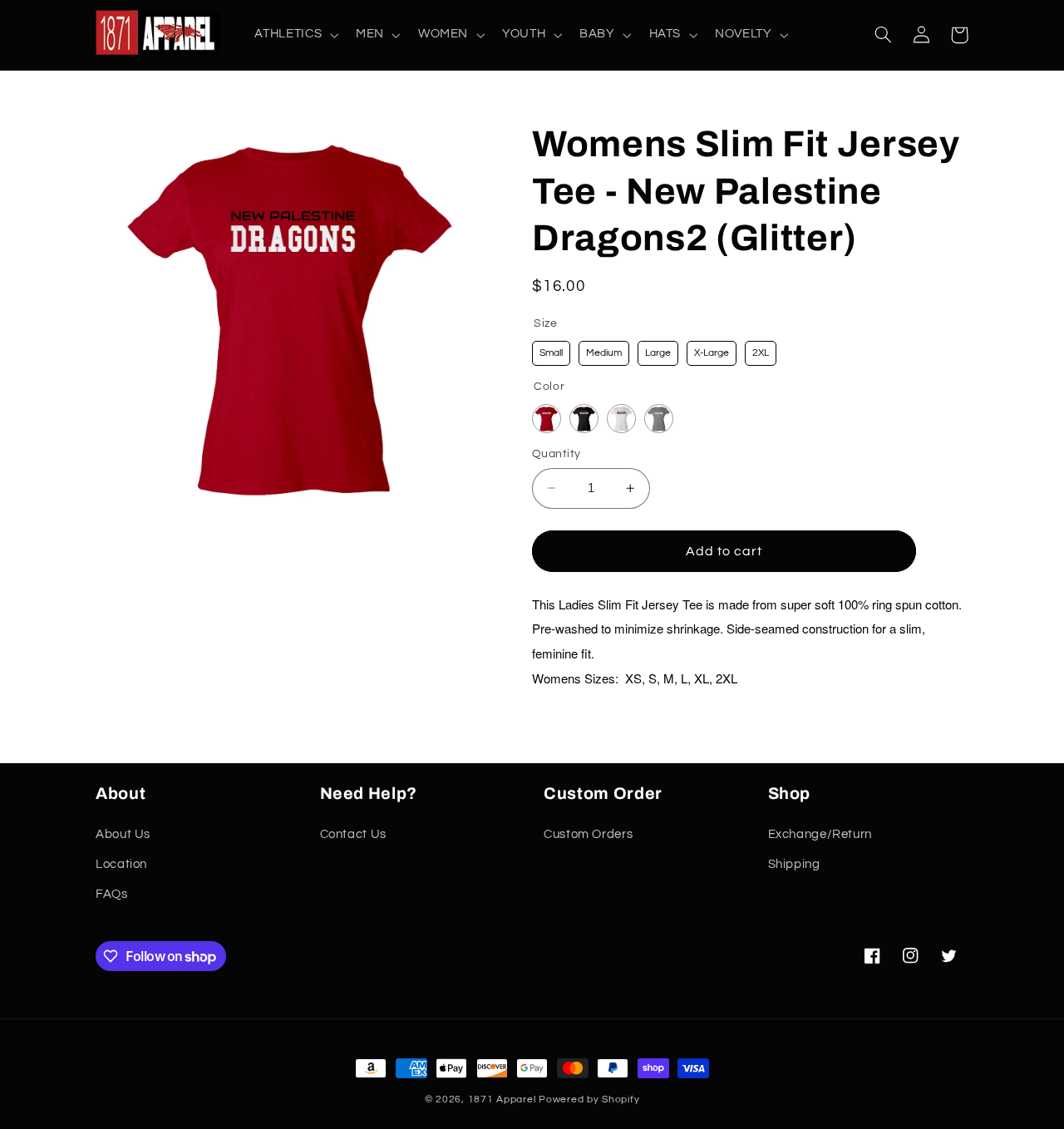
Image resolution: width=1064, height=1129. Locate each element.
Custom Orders (588, 834)
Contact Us (353, 834)
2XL (760, 353)
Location (121, 864)
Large (658, 353)
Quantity (556, 454)
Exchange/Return (820, 834)
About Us (123, 834)
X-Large (711, 353)
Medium (604, 353)
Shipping (794, 864)
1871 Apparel (502, 1099)
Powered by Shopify (589, 1099)
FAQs (112, 895)
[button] (295, 35)
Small (551, 353)
